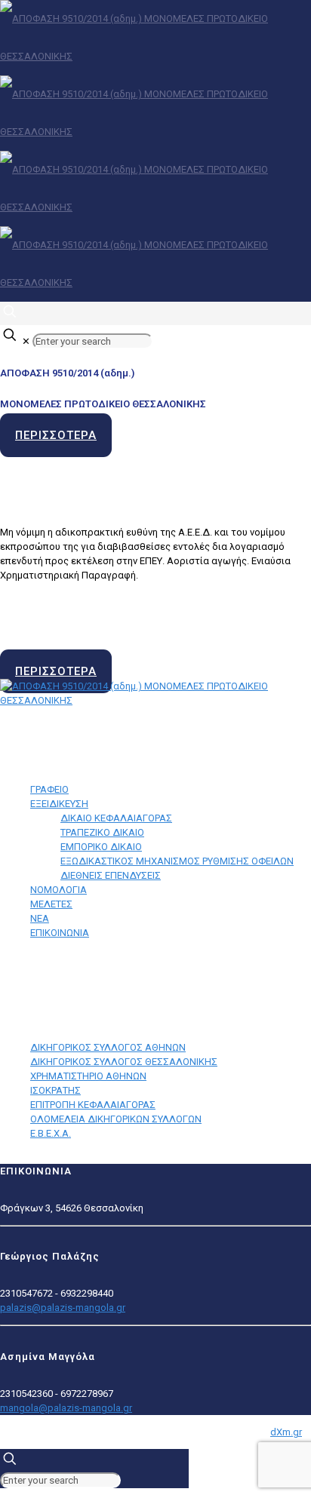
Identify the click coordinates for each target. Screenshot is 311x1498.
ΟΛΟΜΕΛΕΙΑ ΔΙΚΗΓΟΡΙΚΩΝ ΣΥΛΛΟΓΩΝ (116, 1119)
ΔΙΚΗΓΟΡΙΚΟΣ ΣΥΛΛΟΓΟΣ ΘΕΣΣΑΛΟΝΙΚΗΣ (123, 1061)
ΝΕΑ (39, 918)
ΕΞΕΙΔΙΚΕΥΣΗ (59, 803)
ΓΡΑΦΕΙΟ (49, 789)
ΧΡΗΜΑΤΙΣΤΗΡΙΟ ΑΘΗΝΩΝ (88, 1076)
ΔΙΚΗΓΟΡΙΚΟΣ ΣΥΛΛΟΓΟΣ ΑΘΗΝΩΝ (108, 1047)
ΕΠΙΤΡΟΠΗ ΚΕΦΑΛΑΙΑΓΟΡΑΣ (93, 1104)
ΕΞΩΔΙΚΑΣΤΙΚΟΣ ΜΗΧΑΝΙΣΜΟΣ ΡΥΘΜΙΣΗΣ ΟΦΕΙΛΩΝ (177, 861)
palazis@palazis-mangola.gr (62, 1307)
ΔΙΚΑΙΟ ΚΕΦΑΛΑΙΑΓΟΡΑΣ (116, 818)
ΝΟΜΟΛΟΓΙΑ (58, 889)
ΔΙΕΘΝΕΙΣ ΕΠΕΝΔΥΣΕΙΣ (110, 875)
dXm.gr (286, 1432)
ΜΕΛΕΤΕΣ (51, 904)
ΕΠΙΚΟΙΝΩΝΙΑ (59, 932)
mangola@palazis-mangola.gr (66, 1408)
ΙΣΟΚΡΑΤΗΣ (55, 1090)
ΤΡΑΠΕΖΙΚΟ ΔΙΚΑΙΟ (102, 832)
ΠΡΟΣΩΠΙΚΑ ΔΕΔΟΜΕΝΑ (57, 973)
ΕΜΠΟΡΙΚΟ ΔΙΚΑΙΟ (101, 846)
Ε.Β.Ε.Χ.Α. (50, 1133)
